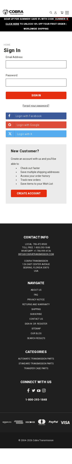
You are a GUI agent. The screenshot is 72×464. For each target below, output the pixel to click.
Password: (12, 75)
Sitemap (36, 328)
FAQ (36, 294)
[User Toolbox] (55, 12)
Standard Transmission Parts (36, 363)
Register (42, 323)
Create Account (29, 193)
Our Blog (36, 333)
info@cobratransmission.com (36, 254)
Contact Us (36, 319)
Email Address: (14, 57)
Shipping (36, 309)
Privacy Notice (36, 299)
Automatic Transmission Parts (36, 358)
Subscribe (36, 314)
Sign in (29, 323)
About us (36, 290)
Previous (6, 460)
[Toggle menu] (67, 12)
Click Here (12, 24)
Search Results (36, 338)
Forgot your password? (36, 105)
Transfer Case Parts (36, 368)
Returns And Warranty (36, 304)
